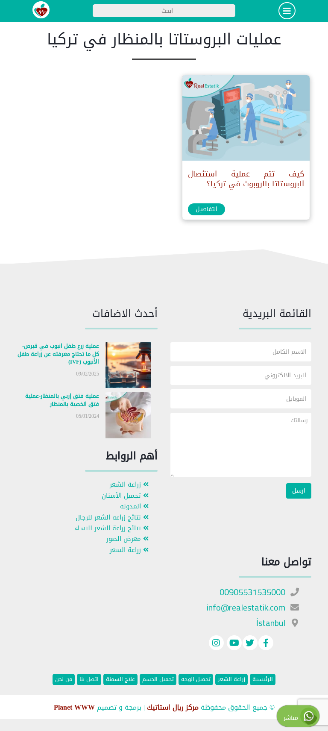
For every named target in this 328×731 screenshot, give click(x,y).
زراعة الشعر (126, 484)
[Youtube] (233, 644)
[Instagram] (216, 644)
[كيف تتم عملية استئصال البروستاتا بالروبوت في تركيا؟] (246, 120)
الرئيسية (262, 679)
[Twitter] (250, 644)
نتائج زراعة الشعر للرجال (109, 517)
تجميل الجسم (158, 679)
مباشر (292, 718)
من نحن (63, 679)
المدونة (131, 506)
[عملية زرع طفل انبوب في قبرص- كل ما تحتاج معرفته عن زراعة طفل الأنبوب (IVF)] (128, 366)
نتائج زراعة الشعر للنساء (109, 528)
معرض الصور (124, 538)
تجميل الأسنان (122, 495)
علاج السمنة (120, 679)
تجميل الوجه (196, 679)
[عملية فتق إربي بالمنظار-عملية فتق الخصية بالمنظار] (128, 417)
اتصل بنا (89, 679)
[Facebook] (266, 644)
